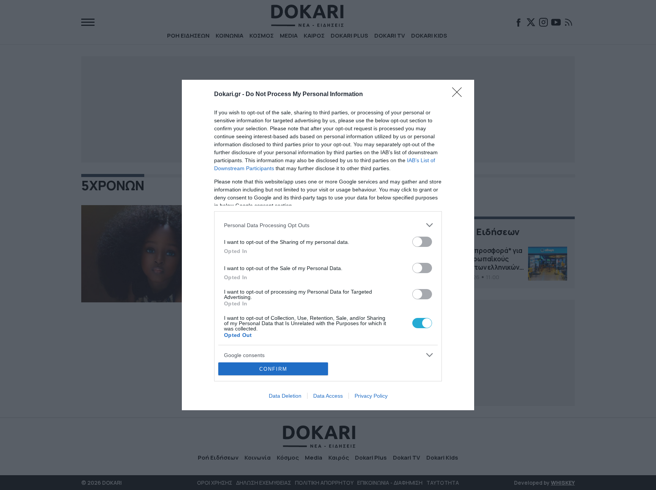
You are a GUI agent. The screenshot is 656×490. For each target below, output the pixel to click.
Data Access (328, 396)
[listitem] (328, 225)
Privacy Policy (371, 396)
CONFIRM (273, 369)
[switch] (422, 242)
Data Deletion (285, 396)
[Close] (459, 94)
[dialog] (328, 245)
